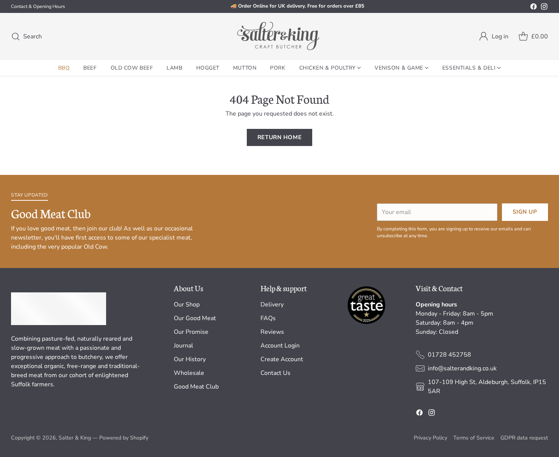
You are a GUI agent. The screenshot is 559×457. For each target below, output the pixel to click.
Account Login (280, 345)
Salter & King (75, 437)
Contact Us (275, 373)
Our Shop (187, 304)
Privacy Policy (430, 437)
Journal (183, 345)
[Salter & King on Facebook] (533, 8)
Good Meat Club (196, 386)
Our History (190, 359)
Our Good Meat (195, 318)
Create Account (281, 359)
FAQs (268, 318)
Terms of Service (473, 437)
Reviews (272, 332)
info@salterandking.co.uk (462, 368)
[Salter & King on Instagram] (544, 8)
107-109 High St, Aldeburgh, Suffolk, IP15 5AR (487, 386)
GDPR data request (524, 437)
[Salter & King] (279, 36)
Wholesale (189, 373)
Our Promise (191, 332)
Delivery (272, 304)
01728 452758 (449, 355)
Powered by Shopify (123, 437)
